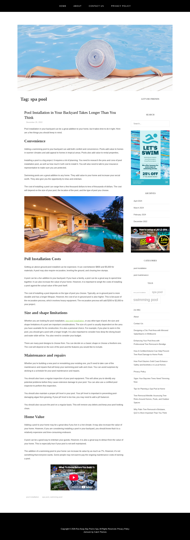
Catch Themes (100, 532)
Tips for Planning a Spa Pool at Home (149, 389)
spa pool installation (75, 321)
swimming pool (56, 497)
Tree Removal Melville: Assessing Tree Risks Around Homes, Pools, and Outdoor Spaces (151, 399)
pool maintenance (141, 275)
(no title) (137, 310)
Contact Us (96, 6)
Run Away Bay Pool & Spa (87, 529)
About (78, 6)
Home (62, 6)
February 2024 (140, 214)
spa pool (45, 497)
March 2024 (139, 208)
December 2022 (140, 221)
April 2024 (138, 201)
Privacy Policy (121, 6)
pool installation (32, 497)
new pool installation (139, 292)
